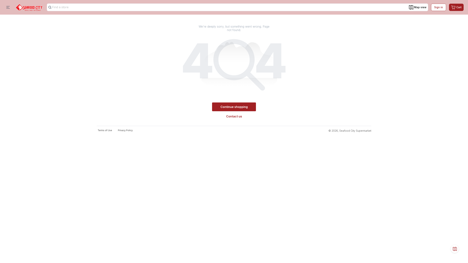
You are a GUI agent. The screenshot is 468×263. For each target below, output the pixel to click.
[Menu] (8, 7)
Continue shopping (234, 107)
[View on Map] (455, 249)
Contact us (234, 116)
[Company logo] (29, 7)
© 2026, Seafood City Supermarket (350, 130)
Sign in (438, 7)
